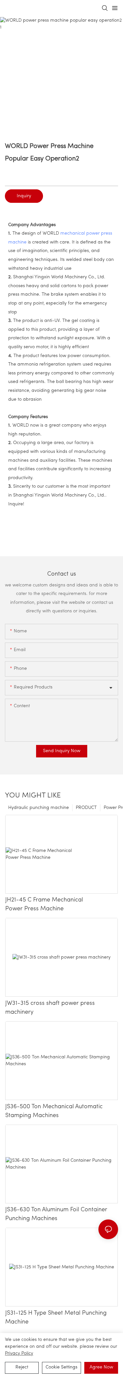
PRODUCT (86, 807)
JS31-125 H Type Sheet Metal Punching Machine (56, 1317)
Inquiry (24, 196)
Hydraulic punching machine (38, 807)
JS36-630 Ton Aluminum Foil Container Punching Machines (56, 1214)
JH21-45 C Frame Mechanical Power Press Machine (44, 904)
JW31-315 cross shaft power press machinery (50, 1008)
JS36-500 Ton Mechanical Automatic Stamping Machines (54, 1111)
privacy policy (19, 1353)
